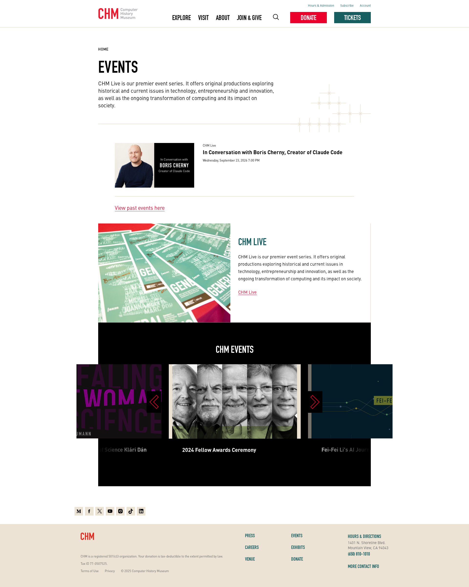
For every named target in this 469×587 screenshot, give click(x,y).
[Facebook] (89, 511)
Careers (252, 547)
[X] (99, 511)
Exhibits (298, 547)
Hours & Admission (321, 5)
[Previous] (154, 402)
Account (365, 5)
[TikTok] (131, 511)
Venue (250, 559)
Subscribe (347, 5)
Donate (308, 17)
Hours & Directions (364, 536)
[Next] (315, 402)
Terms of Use (90, 570)
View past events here (140, 207)
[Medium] (79, 511)
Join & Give (249, 17)
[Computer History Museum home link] (118, 13)
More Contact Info (363, 566)
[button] (276, 17)
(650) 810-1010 (359, 554)
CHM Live (247, 292)
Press (250, 535)
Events (296, 535)
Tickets (352, 17)
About (223, 17)
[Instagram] (120, 511)
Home (103, 49)
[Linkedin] (141, 511)
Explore (181, 17)
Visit (203, 17)
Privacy (110, 570)
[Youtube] (110, 511)
